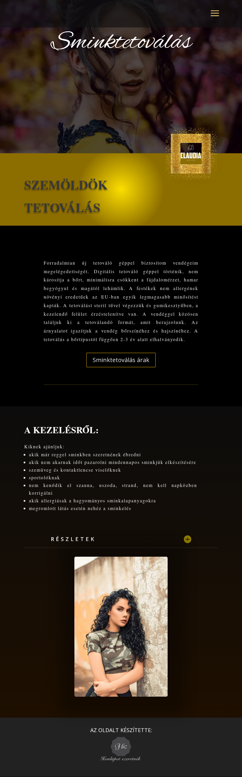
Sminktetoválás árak (121, 360)
